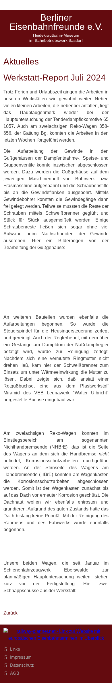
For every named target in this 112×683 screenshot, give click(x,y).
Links (15, 649)
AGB (14, 673)
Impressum (21, 657)
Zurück (10, 612)
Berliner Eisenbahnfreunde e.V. (56, 22)
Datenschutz (22, 665)
